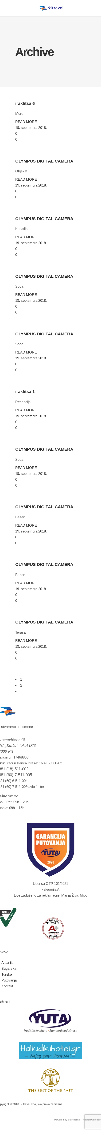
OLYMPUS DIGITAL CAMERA (44, 161)
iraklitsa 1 (25, 391)
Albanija (7, 963)
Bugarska (8, 968)
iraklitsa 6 (25, 103)
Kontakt (7, 986)
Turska (6, 974)
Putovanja (9, 980)
